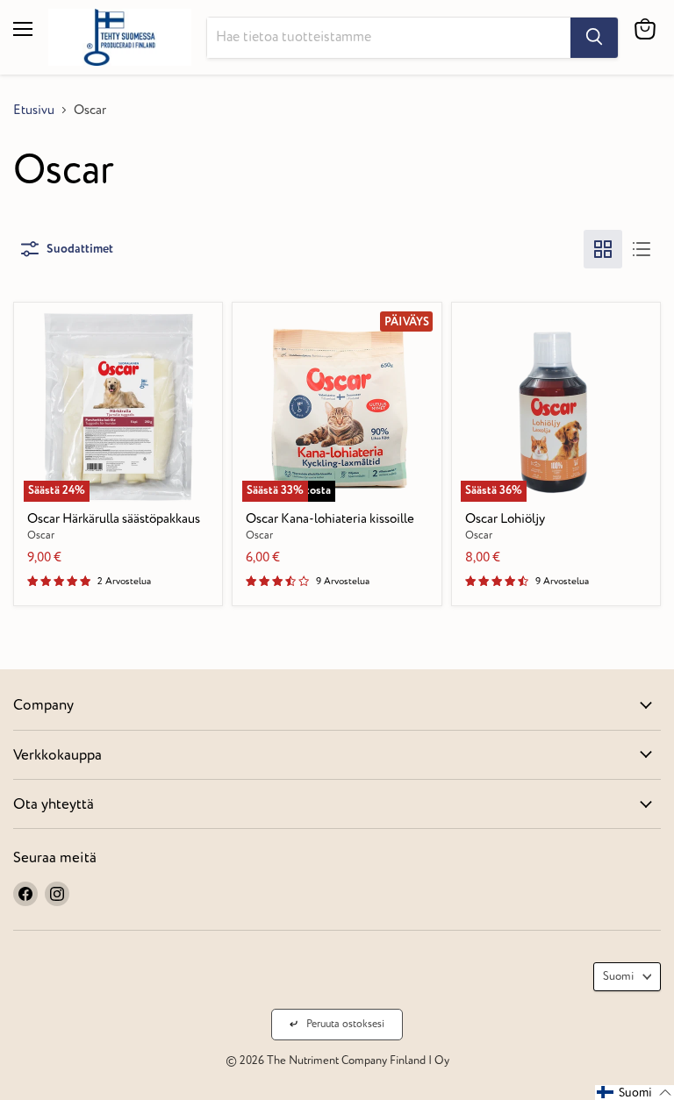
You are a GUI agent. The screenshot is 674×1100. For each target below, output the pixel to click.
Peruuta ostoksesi (345, 1024)
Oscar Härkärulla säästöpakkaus (113, 519)
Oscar (40, 535)
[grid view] (603, 249)
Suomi (619, 976)
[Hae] (594, 38)
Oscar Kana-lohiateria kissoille (330, 519)
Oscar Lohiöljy (505, 519)
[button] (634, 1092)
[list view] (641, 249)
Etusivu (33, 110)
